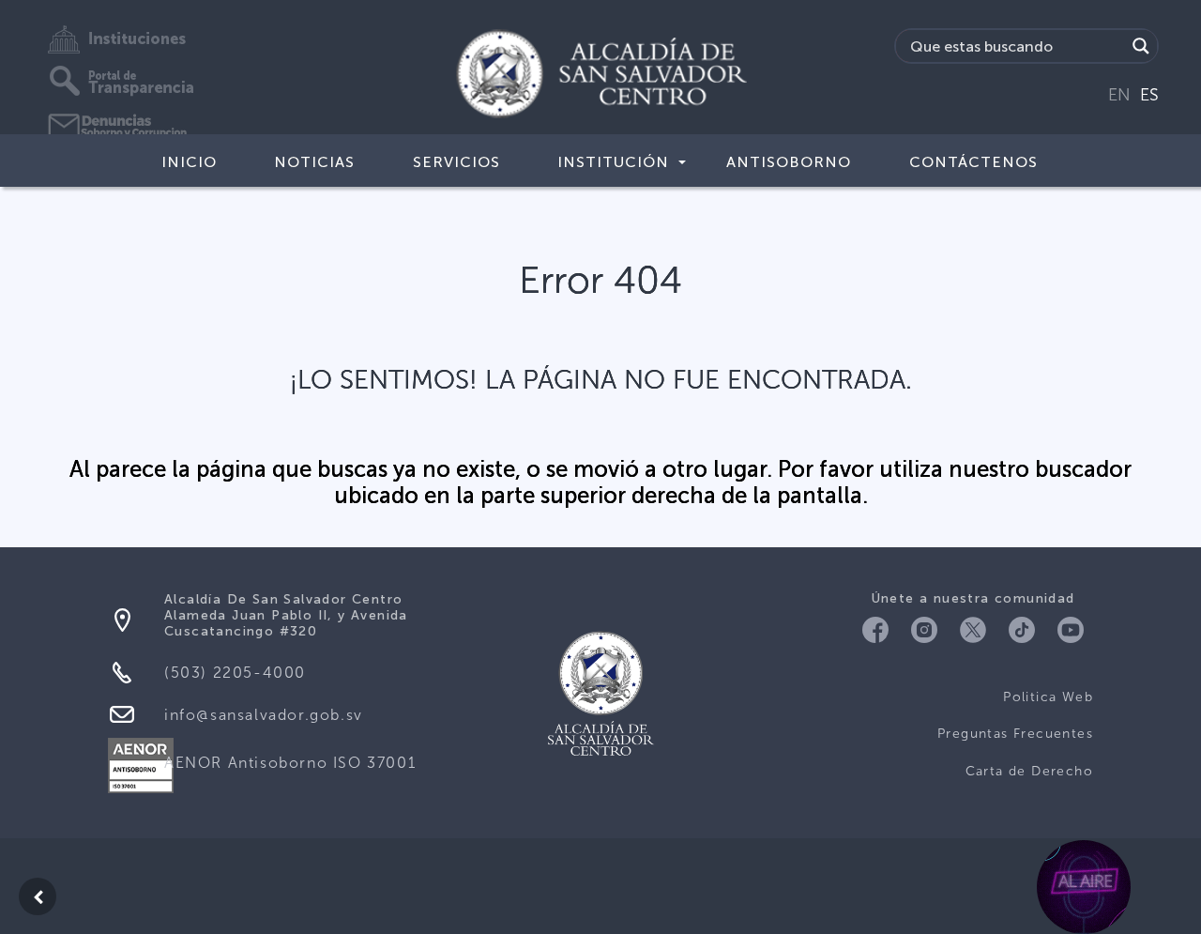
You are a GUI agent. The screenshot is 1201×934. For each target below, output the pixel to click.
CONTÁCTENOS (973, 162)
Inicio (189, 162)
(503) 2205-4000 (235, 672)
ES (1149, 94)
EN (1119, 94)
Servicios (456, 162)
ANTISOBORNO (788, 162)
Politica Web (1048, 697)
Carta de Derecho (1029, 771)
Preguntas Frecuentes (1015, 734)
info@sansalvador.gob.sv (263, 715)
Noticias (314, 162)
